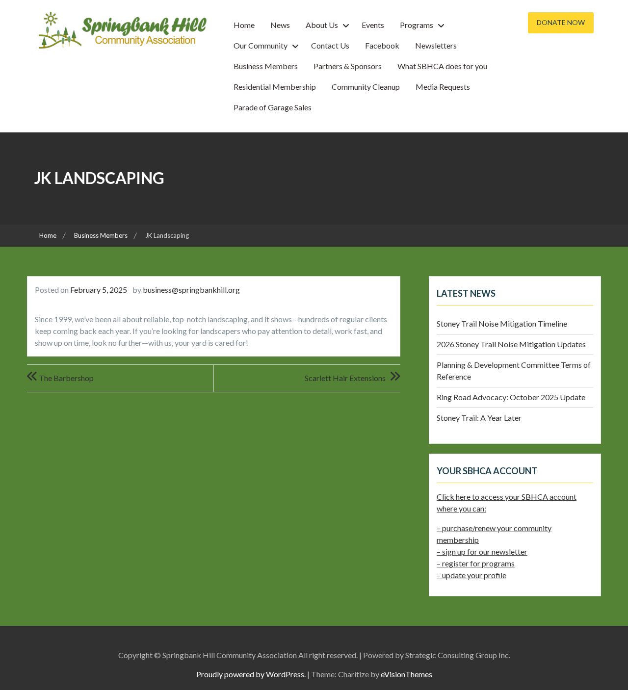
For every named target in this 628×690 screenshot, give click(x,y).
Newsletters (436, 45)
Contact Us (330, 45)
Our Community (261, 45)
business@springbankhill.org (191, 289)
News (280, 24)
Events (373, 24)
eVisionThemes (406, 674)
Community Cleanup (366, 86)
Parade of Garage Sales (273, 107)
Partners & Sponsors (348, 66)
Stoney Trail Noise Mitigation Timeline (502, 323)
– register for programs (476, 563)
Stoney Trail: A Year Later (479, 417)
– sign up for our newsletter (482, 551)
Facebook (382, 45)
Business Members (266, 66)
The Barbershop (66, 378)
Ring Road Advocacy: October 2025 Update (511, 397)
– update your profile (471, 575)
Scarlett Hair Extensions (345, 378)
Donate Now (561, 22)
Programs (416, 24)
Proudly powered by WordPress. (251, 674)
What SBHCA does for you (442, 66)
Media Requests (443, 86)
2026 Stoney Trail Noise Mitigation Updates (511, 344)
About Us (322, 24)
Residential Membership (275, 86)
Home (244, 24)
